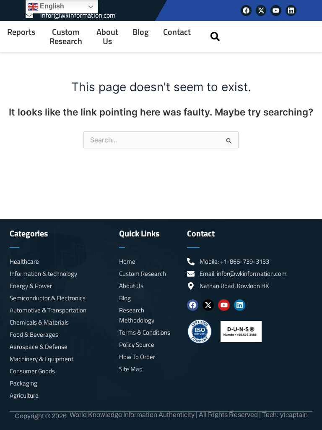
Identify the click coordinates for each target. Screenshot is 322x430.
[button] (215, 37)
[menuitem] (21, 36)
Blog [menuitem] (140, 32)
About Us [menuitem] (107, 36)
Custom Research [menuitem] (65, 36)
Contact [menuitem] (177, 32)
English (51, 6)
